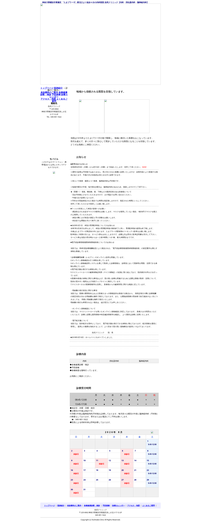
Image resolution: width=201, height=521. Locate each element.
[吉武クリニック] (100, 44)
